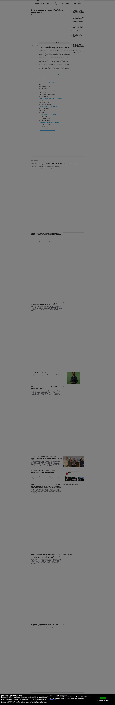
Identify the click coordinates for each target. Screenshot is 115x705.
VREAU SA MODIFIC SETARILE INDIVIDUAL (102, 700)
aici (3, 701)
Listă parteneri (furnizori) (53, 699)
